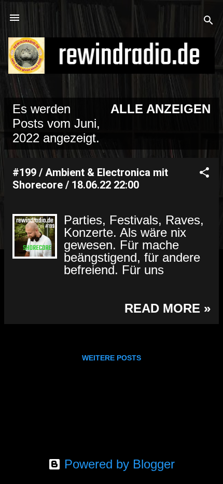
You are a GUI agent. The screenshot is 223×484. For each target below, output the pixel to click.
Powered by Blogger (118, 464)
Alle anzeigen (160, 109)
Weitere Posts (111, 358)
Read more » (167, 308)
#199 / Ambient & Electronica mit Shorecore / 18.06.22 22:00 (90, 178)
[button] (204, 173)
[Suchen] (208, 21)
